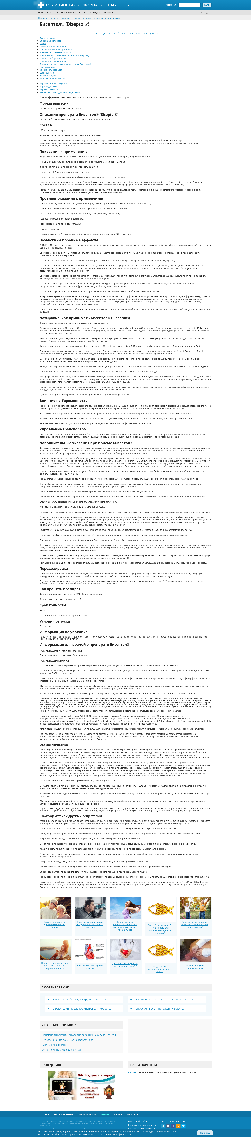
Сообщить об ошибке (137, 1121)
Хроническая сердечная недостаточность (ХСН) (125, 965)
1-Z (94, 33)
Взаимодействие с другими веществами (60, 92)
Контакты (118, 1114)
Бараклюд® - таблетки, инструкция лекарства (164, 999)
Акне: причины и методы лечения (61, 1049)
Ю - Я (156, 33)
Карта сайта (132, 1114)
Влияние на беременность (53, 58)
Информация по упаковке (52, 78)
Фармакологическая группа (53, 83)
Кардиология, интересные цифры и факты (159, 969)
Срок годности (47, 72)
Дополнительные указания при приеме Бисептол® (65, 64)
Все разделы (205, 13)
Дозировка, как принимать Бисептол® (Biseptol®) (64, 55)
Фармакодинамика (49, 86)
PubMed (132, 1072)
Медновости (44, 12)
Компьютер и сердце (54, 1044)
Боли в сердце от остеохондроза (195, 966)
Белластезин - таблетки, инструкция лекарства (82, 1008)
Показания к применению (53, 46)
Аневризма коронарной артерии (90, 967)
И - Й (116, 33)
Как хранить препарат (51, 69)
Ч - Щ (148, 33)
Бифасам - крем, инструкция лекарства (160, 1008)
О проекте (44, 1114)
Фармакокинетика (49, 89)
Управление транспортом (53, 61)
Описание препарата (50, 40)
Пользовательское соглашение (141, 1128)
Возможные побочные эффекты (55, 52)
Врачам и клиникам (87, 1114)
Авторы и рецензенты (63, 1114)
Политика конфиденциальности (142, 1125)
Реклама (105, 1114)
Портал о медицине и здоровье (54, 18)
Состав (43, 43)
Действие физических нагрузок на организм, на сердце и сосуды (79, 1035)
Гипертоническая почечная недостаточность (68, 1039)
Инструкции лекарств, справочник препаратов (96, 18)
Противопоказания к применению (57, 49)
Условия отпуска (48, 75)
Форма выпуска (47, 38)
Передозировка (47, 67)
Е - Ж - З (109, 33)
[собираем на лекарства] (81, 1088)
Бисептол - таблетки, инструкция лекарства (80, 999)
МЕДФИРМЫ (109, 12)
